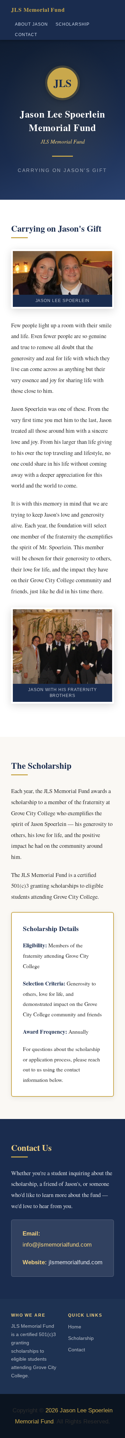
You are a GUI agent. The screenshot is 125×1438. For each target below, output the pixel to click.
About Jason (31, 24)
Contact (26, 34)
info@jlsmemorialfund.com (57, 1244)
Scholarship (73, 24)
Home (74, 1326)
